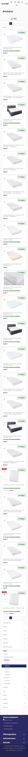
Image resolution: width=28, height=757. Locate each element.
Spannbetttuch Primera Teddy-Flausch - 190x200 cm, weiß (12, 534)
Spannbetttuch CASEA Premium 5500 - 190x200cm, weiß (12, 48)
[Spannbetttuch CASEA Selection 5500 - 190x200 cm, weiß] (14, 355)
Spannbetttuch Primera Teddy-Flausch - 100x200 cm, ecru (12, 264)
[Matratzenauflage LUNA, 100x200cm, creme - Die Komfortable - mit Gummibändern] (14, 404)
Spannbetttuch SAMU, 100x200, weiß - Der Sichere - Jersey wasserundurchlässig (13, 73)
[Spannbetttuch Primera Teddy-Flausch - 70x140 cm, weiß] (14, 574)
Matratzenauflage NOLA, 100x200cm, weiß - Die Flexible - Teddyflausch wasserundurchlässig (13, 462)
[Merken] (4, 34)
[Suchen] (11, 2)
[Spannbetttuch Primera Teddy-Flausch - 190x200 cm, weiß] (14, 525)
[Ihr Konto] (16, 5)
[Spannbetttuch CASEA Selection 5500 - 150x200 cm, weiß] (14, 304)
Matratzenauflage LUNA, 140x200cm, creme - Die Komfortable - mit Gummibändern (13, 390)
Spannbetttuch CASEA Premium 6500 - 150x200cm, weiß (12, 436)
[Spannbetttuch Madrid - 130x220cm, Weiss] (14, 599)
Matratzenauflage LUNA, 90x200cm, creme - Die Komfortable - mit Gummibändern (14, 192)
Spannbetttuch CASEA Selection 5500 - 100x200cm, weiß (12, 288)
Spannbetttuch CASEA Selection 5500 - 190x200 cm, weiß (12, 364)
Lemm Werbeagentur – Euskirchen (14, 750)
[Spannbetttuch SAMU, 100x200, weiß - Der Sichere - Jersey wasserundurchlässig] (14, 64)
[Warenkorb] (18, 2)
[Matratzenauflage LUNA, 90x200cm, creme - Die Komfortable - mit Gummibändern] (14, 183)
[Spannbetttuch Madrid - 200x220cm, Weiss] (14, 476)
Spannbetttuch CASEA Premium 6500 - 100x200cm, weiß (12, 120)
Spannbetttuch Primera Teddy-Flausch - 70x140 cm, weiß (12, 583)
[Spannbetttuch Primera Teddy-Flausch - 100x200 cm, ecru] (14, 255)
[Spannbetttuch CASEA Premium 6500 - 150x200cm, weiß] (14, 427)
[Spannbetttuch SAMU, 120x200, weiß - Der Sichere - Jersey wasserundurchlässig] (14, 501)
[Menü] (26, 3)
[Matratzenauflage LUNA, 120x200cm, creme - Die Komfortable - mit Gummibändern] (14, 87)
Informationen (9, 738)
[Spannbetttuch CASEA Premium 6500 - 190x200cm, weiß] (14, 329)
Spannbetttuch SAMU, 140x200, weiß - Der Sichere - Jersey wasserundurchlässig (13, 559)
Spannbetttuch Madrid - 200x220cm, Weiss (13, 484)
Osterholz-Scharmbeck (11, 723)
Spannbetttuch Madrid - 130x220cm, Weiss (13, 608)
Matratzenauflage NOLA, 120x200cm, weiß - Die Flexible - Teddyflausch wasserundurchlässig (13, 145)
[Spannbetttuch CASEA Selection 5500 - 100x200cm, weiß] (14, 278)
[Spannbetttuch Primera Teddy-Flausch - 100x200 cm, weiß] (14, 230)
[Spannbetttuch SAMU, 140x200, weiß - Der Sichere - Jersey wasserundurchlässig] (14, 550)
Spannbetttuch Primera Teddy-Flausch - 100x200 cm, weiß (12, 239)
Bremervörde (9, 729)
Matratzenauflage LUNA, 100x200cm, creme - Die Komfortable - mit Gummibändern (13, 413)
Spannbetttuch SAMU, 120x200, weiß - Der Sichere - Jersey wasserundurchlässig (13, 511)
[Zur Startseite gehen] (5, 3)
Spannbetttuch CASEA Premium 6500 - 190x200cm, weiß (12, 339)
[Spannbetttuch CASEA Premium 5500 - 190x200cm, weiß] (14, 38)
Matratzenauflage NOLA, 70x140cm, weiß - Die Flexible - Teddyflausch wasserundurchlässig (13, 169)
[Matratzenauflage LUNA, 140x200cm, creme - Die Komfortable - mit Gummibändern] (14, 380)
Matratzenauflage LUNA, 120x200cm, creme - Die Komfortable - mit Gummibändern (13, 97)
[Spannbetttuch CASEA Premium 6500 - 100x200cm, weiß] (14, 111)
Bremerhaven (9, 726)
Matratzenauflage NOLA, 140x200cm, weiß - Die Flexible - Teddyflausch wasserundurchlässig (13, 215)
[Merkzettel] (15, 2)
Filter (15, 19)
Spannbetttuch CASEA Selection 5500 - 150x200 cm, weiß (12, 313)
